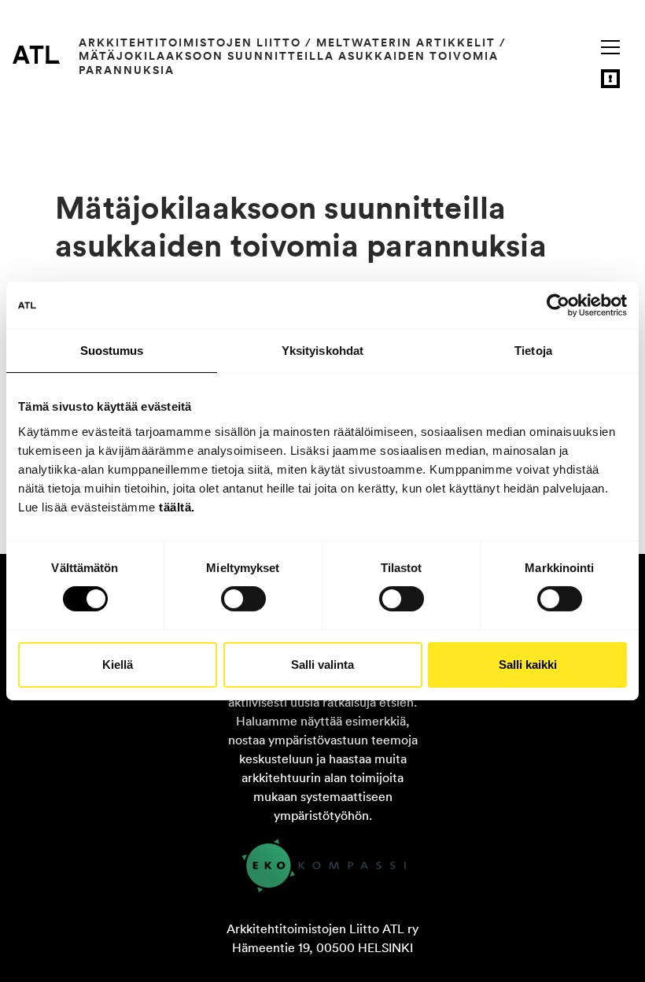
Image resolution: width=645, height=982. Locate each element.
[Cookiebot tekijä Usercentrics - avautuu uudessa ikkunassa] (558, 305)
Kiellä (117, 664)
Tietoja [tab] (533, 350)
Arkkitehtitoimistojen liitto (190, 42)
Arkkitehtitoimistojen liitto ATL (36, 54)
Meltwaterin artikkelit (406, 42)
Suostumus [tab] (112, 350)
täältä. (177, 506)
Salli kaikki (528, 664)
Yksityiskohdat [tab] (322, 350)
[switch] (243, 598)
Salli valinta (322, 664)
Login (610, 78)
